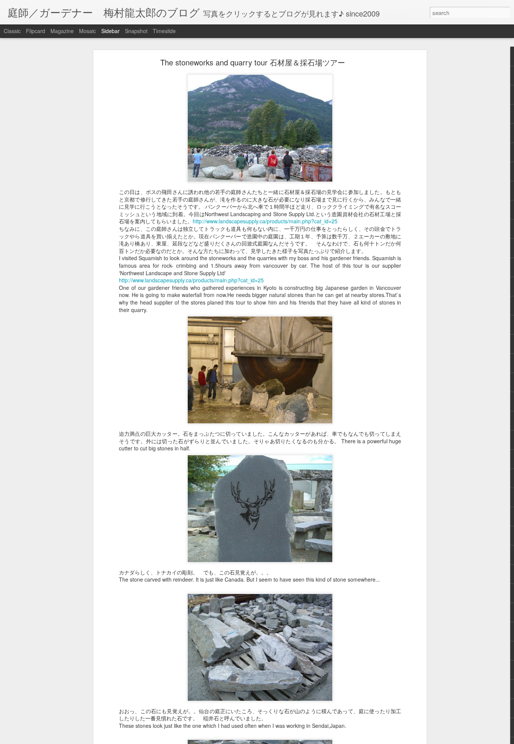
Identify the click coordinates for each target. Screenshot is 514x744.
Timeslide (164, 31)
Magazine (62, 31)
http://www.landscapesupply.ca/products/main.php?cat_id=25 (265, 221)
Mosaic (87, 31)
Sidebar (110, 31)
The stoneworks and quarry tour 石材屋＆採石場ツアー (252, 62)
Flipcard (35, 31)
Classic (12, 31)
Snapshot (136, 31)
